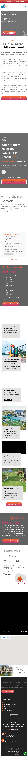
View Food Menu (8, 399)
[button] (11, 259)
